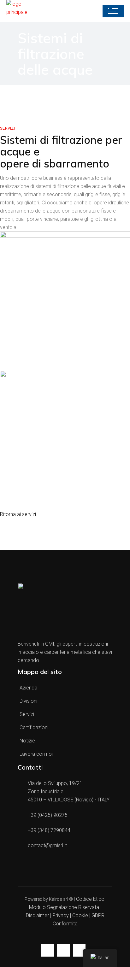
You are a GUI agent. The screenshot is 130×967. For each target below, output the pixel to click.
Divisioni (28, 701)
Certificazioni (34, 727)
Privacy (60, 915)
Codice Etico (90, 899)
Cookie (80, 915)
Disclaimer (38, 915)
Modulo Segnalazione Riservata (64, 907)
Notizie (27, 741)
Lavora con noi (36, 754)
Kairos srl (58, 899)
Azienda (28, 688)
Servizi (27, 714)
